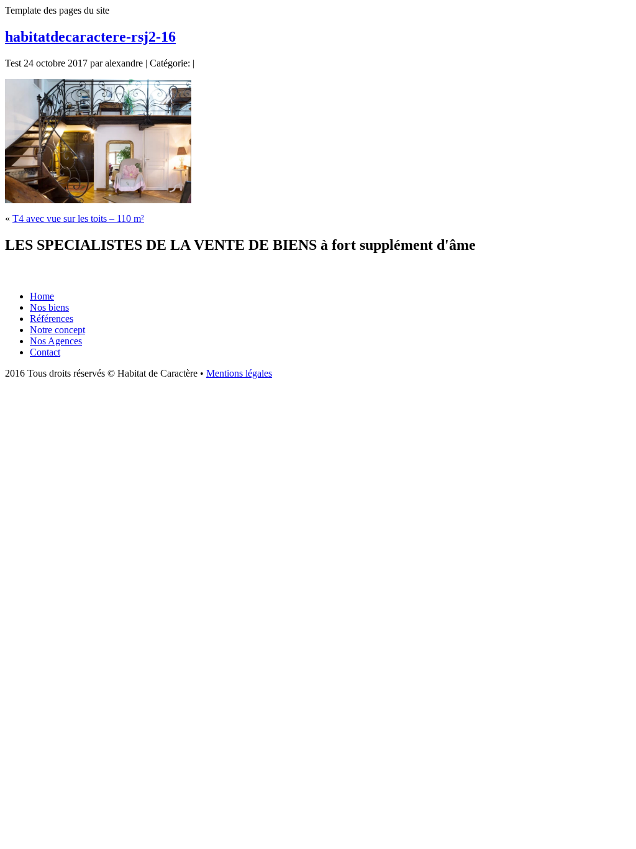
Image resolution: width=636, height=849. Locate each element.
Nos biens (49, 307)
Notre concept (57, 329)
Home (42, 296)
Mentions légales (239, 373)
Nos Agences (56, 341)
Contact (45, 352)
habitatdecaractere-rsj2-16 (90, 37)
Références (51, 318)
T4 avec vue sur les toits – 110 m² (78, 218)
